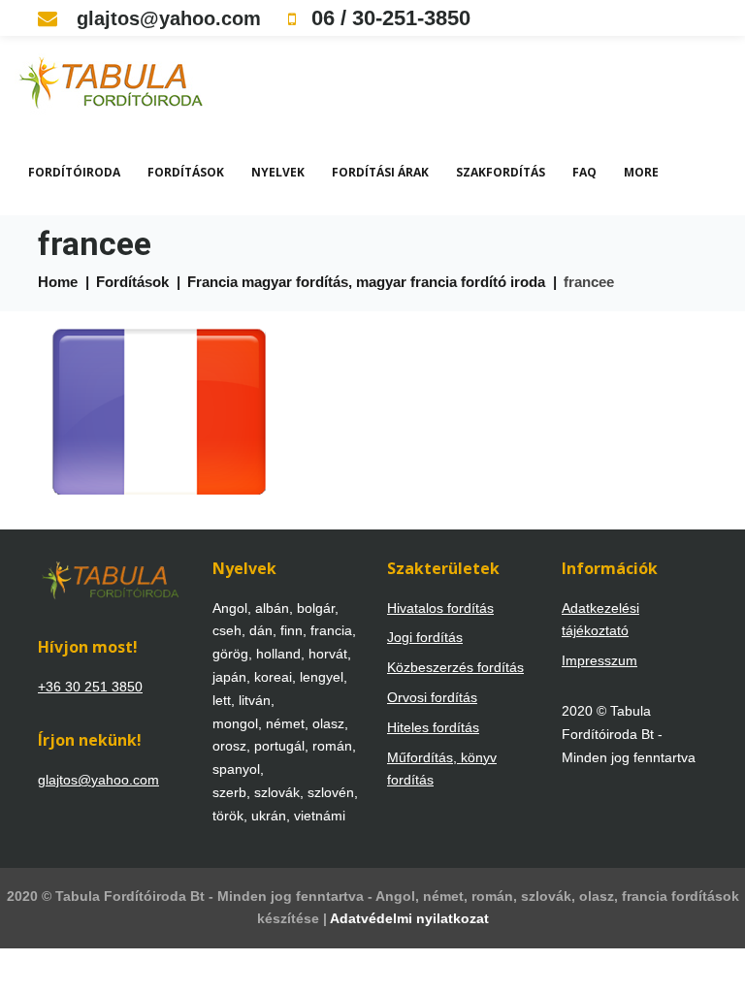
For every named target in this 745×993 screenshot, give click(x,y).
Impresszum (599, 660)
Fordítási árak (380, 172)
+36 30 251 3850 (90, 686)
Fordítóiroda (74, 172)
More (641, 172)
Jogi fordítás (425, 637)
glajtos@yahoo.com (166, 18)
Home (58, 281)
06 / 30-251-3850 (388, 18)
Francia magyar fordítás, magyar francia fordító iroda (366, 281)
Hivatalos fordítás (440, 608)
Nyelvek (278, 172)
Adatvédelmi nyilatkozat (409, 918)
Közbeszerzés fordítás (455, 667)
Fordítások (185, 172)
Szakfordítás (500, 172)
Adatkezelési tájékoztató (600, 619)
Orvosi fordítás (432, 697)
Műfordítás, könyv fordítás (442, 769)
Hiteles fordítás (433, 727)
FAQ (584, 172)
